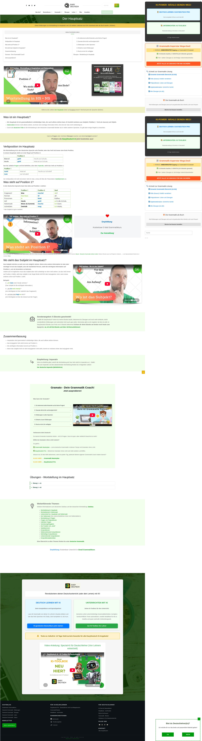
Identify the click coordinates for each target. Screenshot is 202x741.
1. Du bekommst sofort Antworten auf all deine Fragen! (92, 38)
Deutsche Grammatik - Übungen (10, 712)
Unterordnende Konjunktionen (50, 536)
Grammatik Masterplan (42, 447)
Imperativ (40, 165)
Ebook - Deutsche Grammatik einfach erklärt (87, 254)
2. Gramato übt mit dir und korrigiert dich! (88, 41)
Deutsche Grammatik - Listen (9, 715)
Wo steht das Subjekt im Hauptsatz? (15, 48)
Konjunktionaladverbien (48, 538)
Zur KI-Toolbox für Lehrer (96, 626)
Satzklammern (59, 179)
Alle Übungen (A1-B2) (157, 91)
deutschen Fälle (19, 127)
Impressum (68, 738)
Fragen (16, 165)
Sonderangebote (57, 721)
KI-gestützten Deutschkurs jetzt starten (48, 626)
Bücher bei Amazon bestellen (173, 109)
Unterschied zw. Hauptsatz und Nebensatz (54, 514)
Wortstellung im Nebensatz (49, 512)
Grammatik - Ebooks (104, 715)
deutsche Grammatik (77, 541)
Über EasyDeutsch (103, 730)
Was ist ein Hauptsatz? (11, 38)
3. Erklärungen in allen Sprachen (86, 44)
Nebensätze (11, 125)
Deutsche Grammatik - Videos (9, 717)
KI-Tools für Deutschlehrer (105, 708)
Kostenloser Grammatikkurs (9, 707)
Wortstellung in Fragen (48, 518)
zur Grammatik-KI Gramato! (177, 50)
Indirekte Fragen (46, 522)
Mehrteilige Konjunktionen (49, 534)
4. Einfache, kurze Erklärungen (85, 48)
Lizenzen (55, 725)
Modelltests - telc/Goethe (56, 712)
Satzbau (90, 507)
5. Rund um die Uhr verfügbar (85, 51)
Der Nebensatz (45, 516)
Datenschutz (76, 738)
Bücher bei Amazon (103, 713)
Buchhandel (55, 719)
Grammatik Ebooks (55, 710)
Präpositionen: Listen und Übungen (161, 83)
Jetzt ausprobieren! (10, 57)
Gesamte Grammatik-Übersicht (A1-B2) (163, 74)
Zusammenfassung (10, 51)
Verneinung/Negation (47, 524)
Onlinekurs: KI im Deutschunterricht (107, 718)
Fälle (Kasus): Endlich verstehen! (160, 79)
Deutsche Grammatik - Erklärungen (11, 710)
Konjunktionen (45, 530)
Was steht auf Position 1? (12, 44)
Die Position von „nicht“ (48, 526)
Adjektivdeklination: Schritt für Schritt (161, 87)
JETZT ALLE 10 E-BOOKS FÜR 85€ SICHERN (173, 63)
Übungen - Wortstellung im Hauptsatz (83, 54)
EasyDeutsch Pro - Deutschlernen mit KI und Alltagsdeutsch (65, 707)
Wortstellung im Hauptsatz (49, 510)
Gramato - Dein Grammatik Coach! (14, 54)
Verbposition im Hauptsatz (12, 41)
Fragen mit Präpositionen (49, 520)
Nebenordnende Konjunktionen (50, 532)
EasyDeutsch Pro (40, 451)
